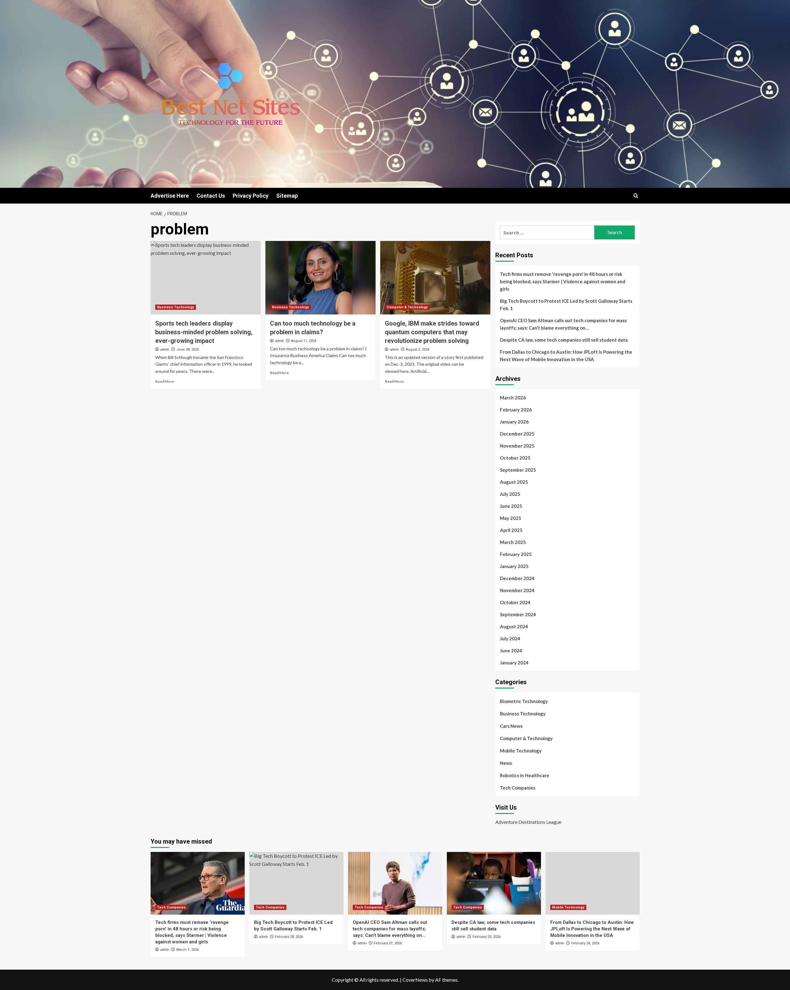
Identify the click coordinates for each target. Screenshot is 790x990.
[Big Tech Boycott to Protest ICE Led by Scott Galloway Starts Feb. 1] (296, 883)
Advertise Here (170, 195)
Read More (164, 381)
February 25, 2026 (486, 937)
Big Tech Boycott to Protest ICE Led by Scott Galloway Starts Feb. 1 (566, 304)
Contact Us (211, 195)
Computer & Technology (407, 307)
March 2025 (513, 542)
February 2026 (516, 409)
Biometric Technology (524, 701)
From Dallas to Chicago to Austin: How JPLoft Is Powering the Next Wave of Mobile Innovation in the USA (566, 355)
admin (164, 349)
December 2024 (517, 578)
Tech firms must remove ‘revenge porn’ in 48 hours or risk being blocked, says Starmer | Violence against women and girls (562, 281)
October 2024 (515, 602)
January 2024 (514, 662)
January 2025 (514, 566)
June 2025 (511, 506)
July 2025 (510, 494)
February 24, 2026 (585, 943)
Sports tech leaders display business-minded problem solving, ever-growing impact (203, 332)
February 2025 (516, 554)
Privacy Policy (250, 195)
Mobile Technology (521, 750)
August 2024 (514, 626)
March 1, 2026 (187, 950)
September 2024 (518, 614)
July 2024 (510, 638)
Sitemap (287, 195)
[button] (636, 195)
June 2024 (511, 650)
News (506, 763)
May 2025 (510, 518)
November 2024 (517, 590)
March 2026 (513, 397)
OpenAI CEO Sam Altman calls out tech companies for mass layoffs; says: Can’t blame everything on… (563, 324)
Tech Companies (517, 787)
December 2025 (517, 433)
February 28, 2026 (289, 937)
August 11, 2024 (303, 341)
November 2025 (517, 446)
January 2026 (514, 421)
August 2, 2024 (417, 350)
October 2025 (515, 458)
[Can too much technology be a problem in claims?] (320, 277)
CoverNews (415, 980)
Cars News (511, 726)
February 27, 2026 (388, 943)
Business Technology (175, 307)
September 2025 (518, 470)
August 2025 (514, 482)
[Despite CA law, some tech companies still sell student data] (494, 883)
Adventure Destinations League (528, 822)
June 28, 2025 (187, 350)
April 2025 (511, 530)
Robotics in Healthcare (524, 775)
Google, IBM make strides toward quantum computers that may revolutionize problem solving (432, 332)
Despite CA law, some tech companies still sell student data (564, 340)
